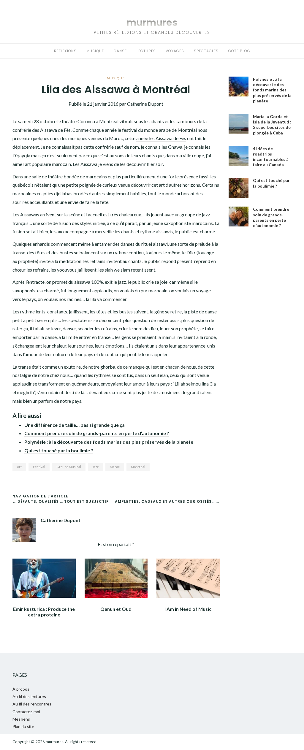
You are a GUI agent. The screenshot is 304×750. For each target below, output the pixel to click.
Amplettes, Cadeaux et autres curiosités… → (167, 501)
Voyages (175, 50)
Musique (95, 50)
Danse (120, 50)
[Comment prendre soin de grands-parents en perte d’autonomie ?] (238, 216)
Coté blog (239, 50)
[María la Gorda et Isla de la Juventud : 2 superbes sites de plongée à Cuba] (238, 124)
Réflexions (65, 50)
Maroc (115, 467)
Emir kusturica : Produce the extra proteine (44, 611)
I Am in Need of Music (187, 609)
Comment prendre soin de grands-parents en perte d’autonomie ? (96, 433)
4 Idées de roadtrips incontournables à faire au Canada (271, 156)
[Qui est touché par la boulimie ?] (238, 188)
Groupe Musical (68, 467)
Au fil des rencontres (31, 703)
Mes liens (21, 719)
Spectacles (206, 50)
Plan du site (23, 726)
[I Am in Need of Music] (188, 577)
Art (19, 467)
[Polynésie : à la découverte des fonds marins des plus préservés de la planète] (238, 86)
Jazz (95, 467)
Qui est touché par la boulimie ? (58, 450)
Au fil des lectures (29, 696)
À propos (20, 689)
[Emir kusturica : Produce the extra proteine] (44, 577)
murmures (152, 22)
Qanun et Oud (116, 609)
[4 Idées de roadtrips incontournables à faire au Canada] (238, 156)
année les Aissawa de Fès (161, 138)
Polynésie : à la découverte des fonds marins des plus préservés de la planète (108, 442)
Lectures (146, 50)
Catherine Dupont (60, 520)
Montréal (138, 467)
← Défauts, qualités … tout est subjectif (60, 501)
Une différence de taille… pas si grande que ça (74, 425)
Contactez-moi (26, 711)
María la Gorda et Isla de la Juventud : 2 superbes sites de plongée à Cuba (272, 124)
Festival (39, 467)
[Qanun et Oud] (116, 577)
